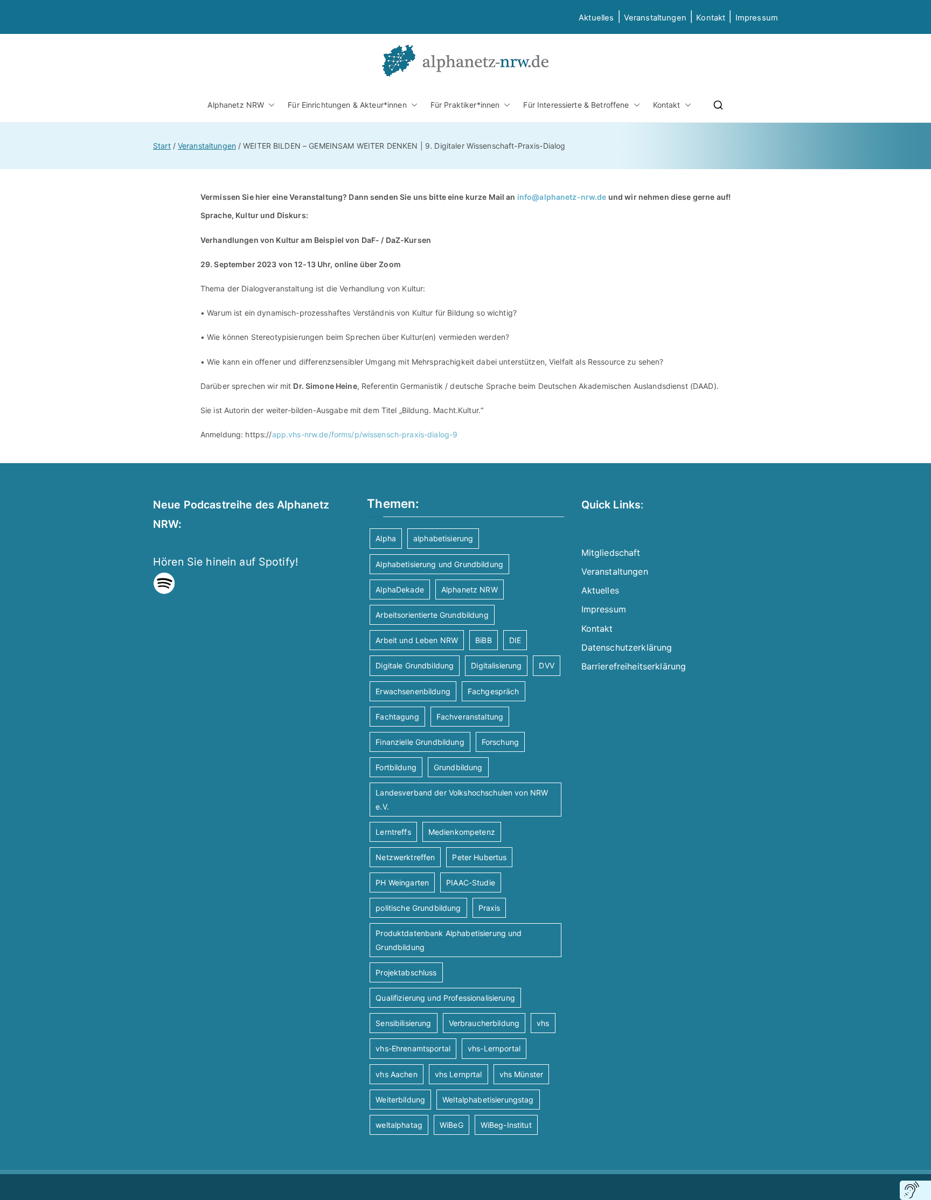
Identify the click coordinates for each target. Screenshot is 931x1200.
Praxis (489, 907)
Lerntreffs (393, 831)
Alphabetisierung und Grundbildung (439, 564)
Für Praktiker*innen (465, 104)
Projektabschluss (406, 972)
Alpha (386, 538)
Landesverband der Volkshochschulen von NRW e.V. (462, 799)
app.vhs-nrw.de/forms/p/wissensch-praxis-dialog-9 (365, 434)
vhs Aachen (396, 1074)
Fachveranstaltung (469, 716)
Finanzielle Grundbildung (420, 741)
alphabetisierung (443, 538)
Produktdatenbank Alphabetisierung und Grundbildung (449, 940)
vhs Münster (521, 1074)
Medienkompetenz (461, 831)
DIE (515, 640)
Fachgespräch (493, 691)
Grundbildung (458, 767)
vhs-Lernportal (494, 1048)
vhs (543, 1023)
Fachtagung (397, 716)
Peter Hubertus (479, 857)
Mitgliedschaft (611, 552)
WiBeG (451, 1124)
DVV (546, 665)
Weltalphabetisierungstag (487, 1099)
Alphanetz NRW (235, 104)
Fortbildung (396, 767)
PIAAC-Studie (470, 882)
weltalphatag (399, 1124)
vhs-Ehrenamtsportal (413, 1048)
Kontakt (710, 18)
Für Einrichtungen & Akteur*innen (347, 104)
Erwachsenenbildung (413, 691)
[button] (269, 104)
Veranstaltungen (655, 18)
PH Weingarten (402, 882)
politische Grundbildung (418, 907)
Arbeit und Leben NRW (417, 640)
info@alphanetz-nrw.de (562, 196)
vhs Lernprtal (458, 1074)
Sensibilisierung (403, 1023)
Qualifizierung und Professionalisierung (445, 997)
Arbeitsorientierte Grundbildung (432, 614)
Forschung (500, 741)
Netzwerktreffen (405, 857)
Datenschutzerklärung (626, 647)
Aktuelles (596, 18)
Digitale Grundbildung (415, 665)
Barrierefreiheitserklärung (633, 666)
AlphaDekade (400, 589)
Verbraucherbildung (484, 1023)
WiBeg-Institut (506, 1124)
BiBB (483, 640)
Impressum (603, 609)
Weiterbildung (400, 1099)
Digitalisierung (496, 665)
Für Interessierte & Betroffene (576, 104)
